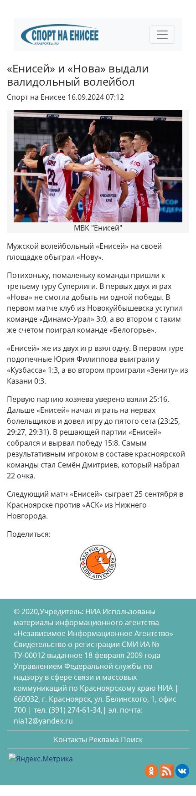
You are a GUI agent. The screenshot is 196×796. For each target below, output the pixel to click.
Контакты (70, 739)
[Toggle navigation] (162, 35)
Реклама (104, 739)
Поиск (132, 739)
